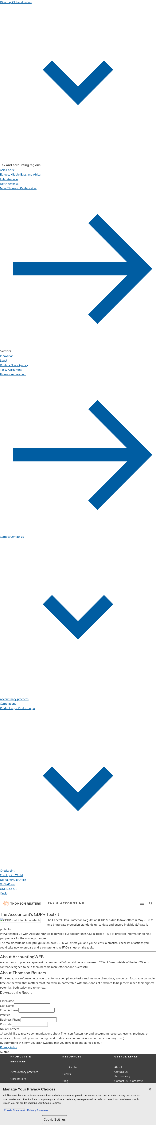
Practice (5, 1015)
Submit (4, 1052)
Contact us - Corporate (128, 1081)
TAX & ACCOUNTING (66, 903)
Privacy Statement (37, 1110)
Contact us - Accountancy (122, 1074)
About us (120, 1067)
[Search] (150, 903)
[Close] (150, 1089)
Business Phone (10, 1019)
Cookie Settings (54, 1119)
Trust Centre (70, 1067)
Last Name (7, 1005)
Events (66, 1074)
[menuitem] (7, 170)
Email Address (9, 1010)
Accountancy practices (24, 1072)
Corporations (18, 1079)
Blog (65, 1081)
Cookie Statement (14, 1110)
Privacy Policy (8, 1047)
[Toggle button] (142, 903)
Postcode (6, 1024)
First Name (7, 1001)
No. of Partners (9, 1029)
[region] (78, 1104)
